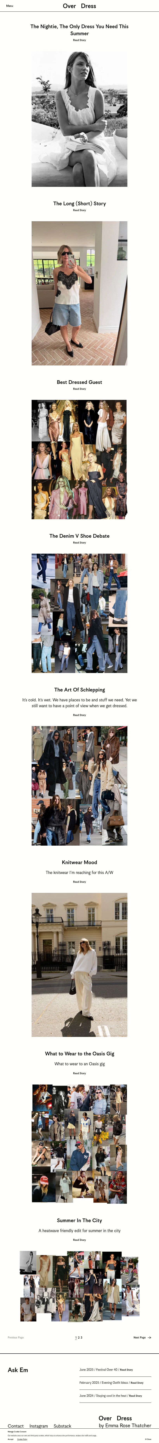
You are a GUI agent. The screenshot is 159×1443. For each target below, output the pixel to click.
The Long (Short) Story (79, 204)
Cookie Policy (22, 1439)
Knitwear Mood (79, 863)
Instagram (38, 1426)
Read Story (79, 40)
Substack (62, 1426)
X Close (148, 1439)
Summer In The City (79, 1221)
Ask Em (18, 1370)
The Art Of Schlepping (79, 690)
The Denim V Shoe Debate (79, 536)
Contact (16, 1426)
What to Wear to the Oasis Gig (79, 1054)
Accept (10, 1439)
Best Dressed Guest (79, 382)
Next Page (140, 1337)
